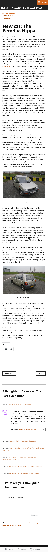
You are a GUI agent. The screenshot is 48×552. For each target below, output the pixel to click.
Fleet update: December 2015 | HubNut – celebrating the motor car (23, 449)
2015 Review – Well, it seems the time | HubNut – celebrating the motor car (21, 458)
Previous (9, 373)
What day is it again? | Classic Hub (20, 404)
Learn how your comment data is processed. (21, 524)
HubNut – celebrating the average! (21, 8)
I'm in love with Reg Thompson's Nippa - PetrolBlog (25, 466)
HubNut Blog (8, 15)
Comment (34, 515)
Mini (33, 328)
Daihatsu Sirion (7, 66)
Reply (42, 430)
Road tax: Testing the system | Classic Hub (22, 441)
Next (41, 373)
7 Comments (7, 18)
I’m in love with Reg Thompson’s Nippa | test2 (23, 474)
